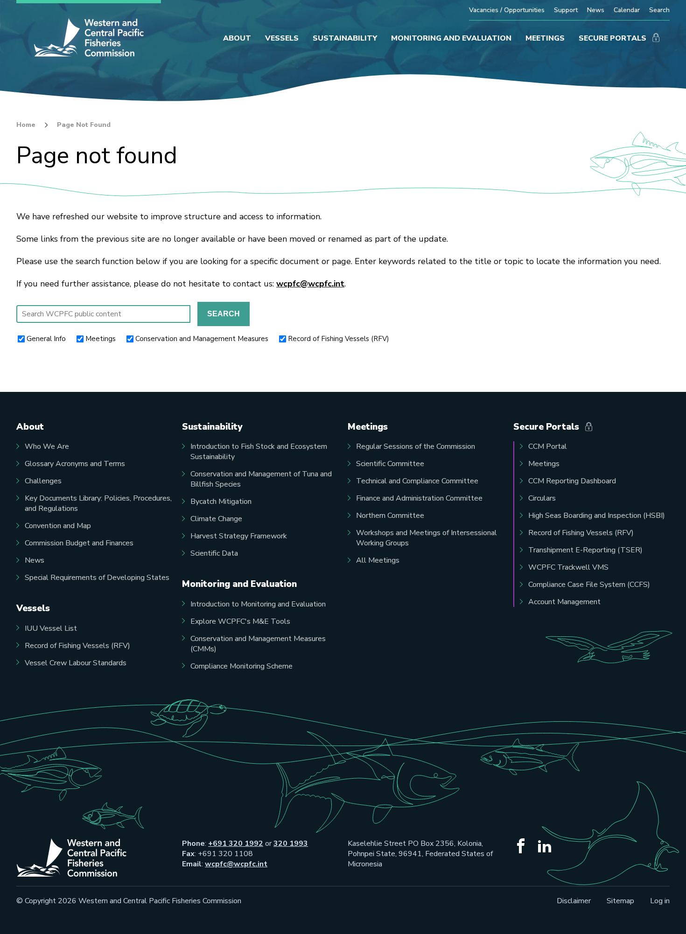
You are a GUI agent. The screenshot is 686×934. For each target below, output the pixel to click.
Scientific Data (214, 553)
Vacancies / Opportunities (507, 10)
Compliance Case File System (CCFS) (589, 584)
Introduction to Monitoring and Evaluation (258, 604)
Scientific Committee (390, 464)
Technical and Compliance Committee (417, 481)
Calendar (627, 10)
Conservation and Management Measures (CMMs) (258, 644)
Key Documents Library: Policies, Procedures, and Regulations (98, 503)
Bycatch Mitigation (221, 501)
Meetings (100, 338)
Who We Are (47, 446)
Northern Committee (390, 515)
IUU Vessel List (51, 628)
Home (25, 125)
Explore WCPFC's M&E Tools (240, 621)
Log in (660, 901)
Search (659, 10)
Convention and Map (58, 526)
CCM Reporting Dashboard (572, 481)
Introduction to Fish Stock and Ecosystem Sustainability (258, 451)
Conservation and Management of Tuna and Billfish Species (261, 479)
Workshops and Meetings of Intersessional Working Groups (426, 538)
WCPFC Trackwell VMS (568, 567)
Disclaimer (574, 901)
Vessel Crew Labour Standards (75, 663)
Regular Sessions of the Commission (415, 446)
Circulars (542, 498)
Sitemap (620, 901)
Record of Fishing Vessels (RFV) (338, 338)
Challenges (43, 481)
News (595, 10)
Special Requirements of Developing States (97, 577)
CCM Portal (547, 446)
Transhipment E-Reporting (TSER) (585, 550)
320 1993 (290, 843)
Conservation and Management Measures (201, 338)
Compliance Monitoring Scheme (241, 666)
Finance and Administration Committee (419, 498)
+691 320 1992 (235, 843)
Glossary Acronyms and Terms (75, 464)
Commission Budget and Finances (79, 543)
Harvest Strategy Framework (238, 536)
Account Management (564, 602)
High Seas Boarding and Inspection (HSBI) (596, 515)
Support (566, 10)
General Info (46, 338)
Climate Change (216, 519)
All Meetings (377, 560)
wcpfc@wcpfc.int (310, 283)
